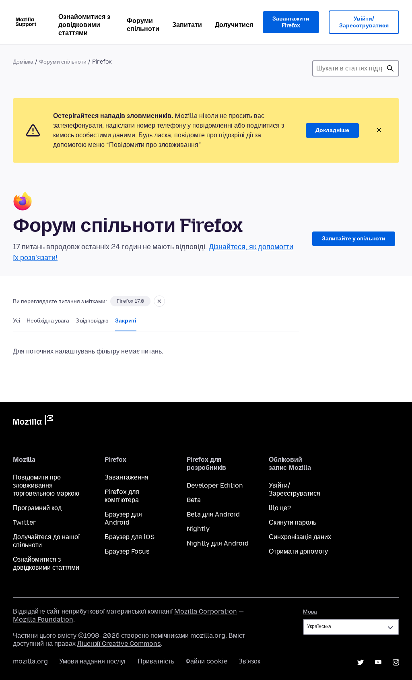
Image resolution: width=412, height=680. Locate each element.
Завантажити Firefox (290, 22)
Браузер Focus (127, 551)
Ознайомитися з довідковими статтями (84, 25)
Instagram (396, 662)
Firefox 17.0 (130, 301)
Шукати (390, 68)
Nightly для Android (218, 543)
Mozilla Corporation (205, 611)
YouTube (378, 662)
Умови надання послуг (92, 661)
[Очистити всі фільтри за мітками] (159, 301)
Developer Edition (215, 485)
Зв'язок (249, 661)
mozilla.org (30, 661)
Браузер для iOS (129, 537)
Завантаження (126, 477)
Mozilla (33, 421)
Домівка (23, 61)
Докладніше (332, 130)
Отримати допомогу (298, 551)
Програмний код (37, 508)
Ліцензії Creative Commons (119, 643)
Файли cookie (206, 661)
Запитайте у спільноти (353, 238)
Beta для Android (213, 514)
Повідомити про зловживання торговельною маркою (46, 485)
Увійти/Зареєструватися (364, 22)
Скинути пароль (292, 522)
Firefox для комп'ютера (122, 496)
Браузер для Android (123, 518)
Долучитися (234, 25)
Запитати (187, 25)
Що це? (280, 508)
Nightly (198, 529)
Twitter (24, 522)
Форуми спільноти (143, 25)
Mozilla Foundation (43, 619)
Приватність (156, 661)
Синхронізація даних (300, 537)
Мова (310, 611)
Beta (194, 500)
